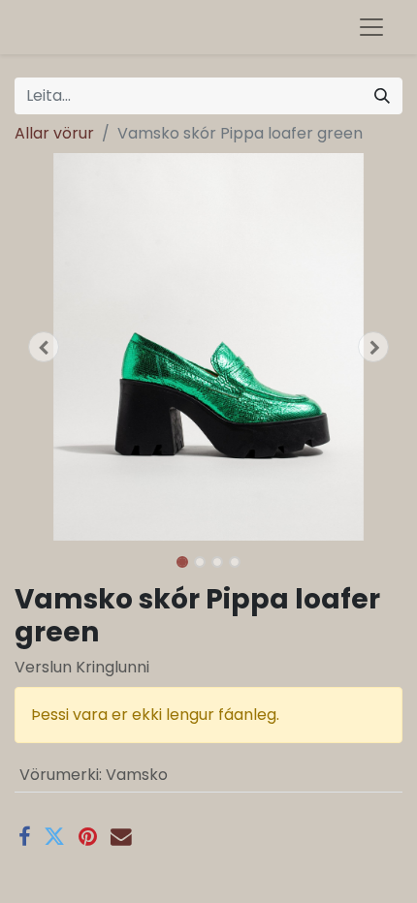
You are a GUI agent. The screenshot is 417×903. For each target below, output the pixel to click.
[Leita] (382, 96)
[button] (44, 347)
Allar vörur (54, 133)
